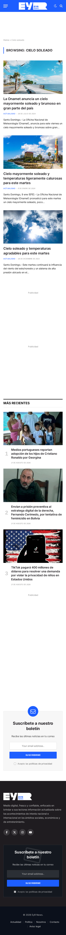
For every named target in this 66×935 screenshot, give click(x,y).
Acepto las (34, 763)
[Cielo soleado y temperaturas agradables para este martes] (33, 227)
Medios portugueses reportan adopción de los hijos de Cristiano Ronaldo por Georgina (34, 453)
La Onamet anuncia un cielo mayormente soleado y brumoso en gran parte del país (32, 103)
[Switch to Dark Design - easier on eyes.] (55, 5)
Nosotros (41, 922)
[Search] (61, 6)
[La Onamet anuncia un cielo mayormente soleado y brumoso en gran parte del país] (33, 77)
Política (28, 922)
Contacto (54, 922)
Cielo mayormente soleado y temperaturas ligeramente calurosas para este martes (32, 178)
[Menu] (5, 6)
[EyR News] (33, 6)
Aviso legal (35, 926)
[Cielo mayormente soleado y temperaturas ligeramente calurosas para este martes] (33, 152)
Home (6, 40)
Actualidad (15, 922)
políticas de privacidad (40, 763)
